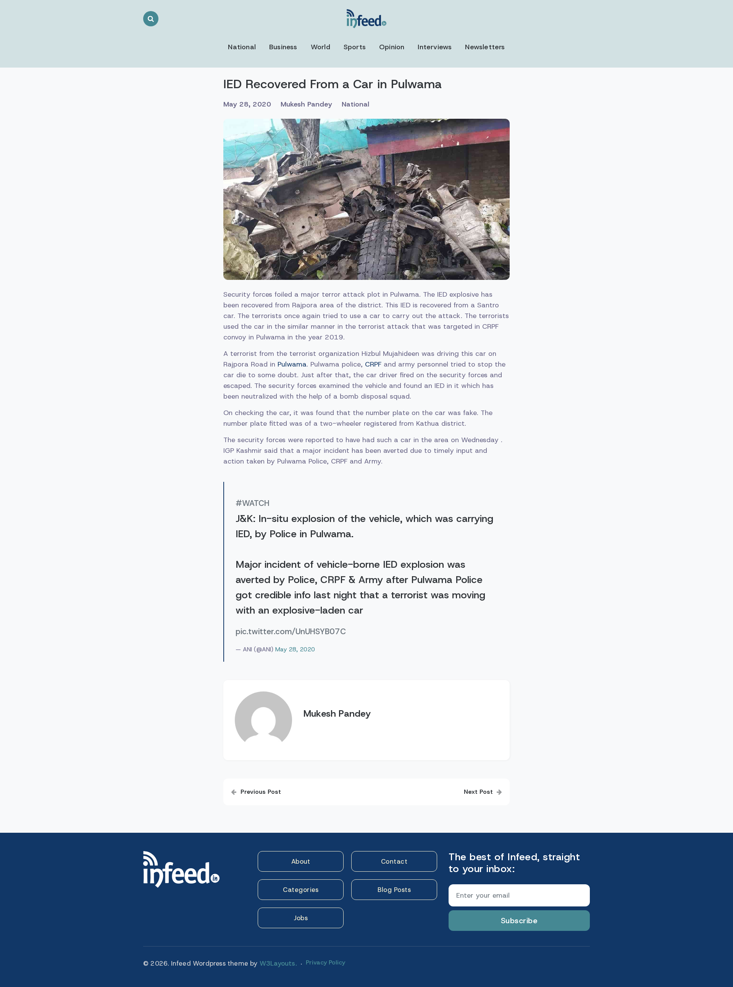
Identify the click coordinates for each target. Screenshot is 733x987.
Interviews (435, 47)
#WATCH (253, 503)
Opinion (391, 47)
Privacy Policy (325, 962)
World (320, 47)
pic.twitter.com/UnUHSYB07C (291, 631)
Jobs (301, 918)
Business (283, 47)
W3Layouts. (278, 963)
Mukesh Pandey (306, 104)
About (300, 861)
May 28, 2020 (295, 649)
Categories (300, 889)
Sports (355, 47)
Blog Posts (394, 889)
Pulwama (292, 364)
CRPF (373, 364)
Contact (394, 861)
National (242, 47)
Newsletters (485, 47)
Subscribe (519, 921)
